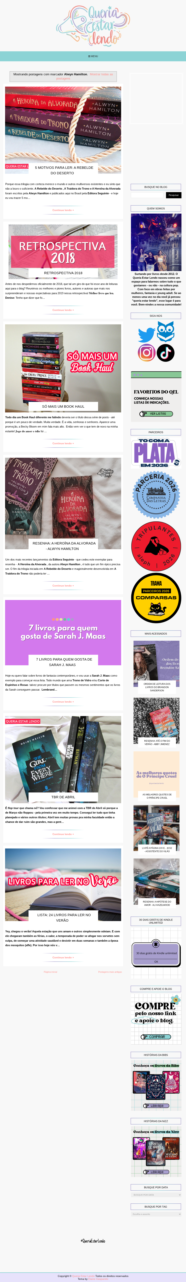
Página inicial (50, 972)
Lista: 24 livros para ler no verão (64, 917)
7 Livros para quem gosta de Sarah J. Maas (64, 662)
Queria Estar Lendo (83, 1276)
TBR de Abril (63, 797)
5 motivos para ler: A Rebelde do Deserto (64, 170)
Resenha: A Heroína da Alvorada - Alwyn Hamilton (64, 546)
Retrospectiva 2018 (63, 273)
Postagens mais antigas (110, 972)
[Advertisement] (156, 98)
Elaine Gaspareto (98, 1278)
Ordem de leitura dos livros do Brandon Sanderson (157, 687)
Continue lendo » (63, 210)
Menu (94, 56)
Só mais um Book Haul (63, 406)
